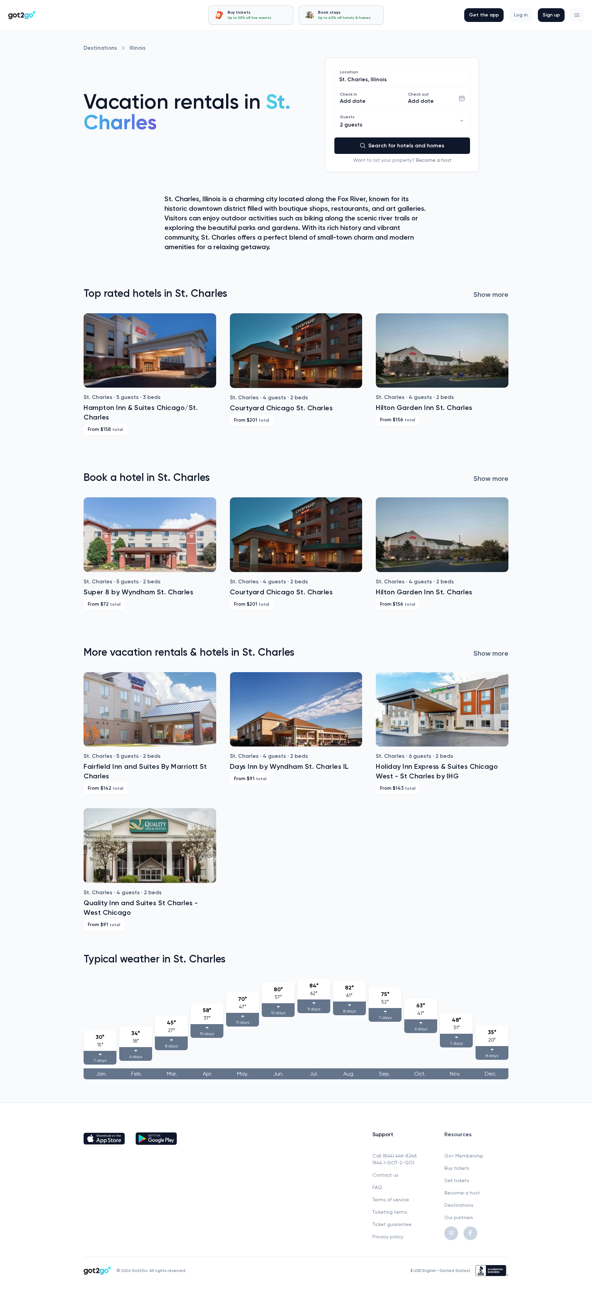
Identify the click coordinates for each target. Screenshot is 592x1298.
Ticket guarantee (391, 1224)
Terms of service (390, 1199)
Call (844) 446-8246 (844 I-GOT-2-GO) (394, 1159)
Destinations (100, 48)
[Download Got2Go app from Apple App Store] (104, 1138)
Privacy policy (387, 1236)
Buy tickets (456, 1168)
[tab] (250, 15)
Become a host (434, 160)
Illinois (138, 48)
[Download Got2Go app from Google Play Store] (156, 1138)
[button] (577, 15)
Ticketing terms (389, 1212)
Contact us (385, 1175)
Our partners (458, 1217)
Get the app (484, 15)
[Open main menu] (577, 15)
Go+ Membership (463, 1156)
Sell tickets (456, 1180)
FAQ (377, 1187)
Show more (490, 294)
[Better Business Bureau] (492, 1270)
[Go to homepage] (22, 15)
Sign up (551, 15)
